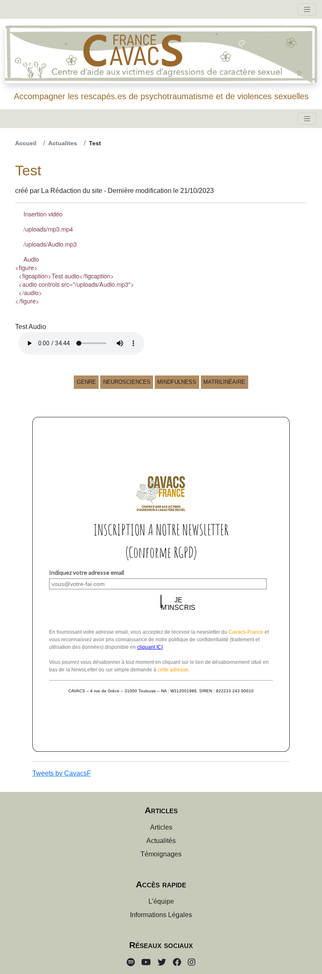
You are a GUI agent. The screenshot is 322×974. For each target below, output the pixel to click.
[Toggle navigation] (307, 9)
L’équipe (161, 901)
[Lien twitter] (162, 962)
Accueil (25, 143)
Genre (86, 382)
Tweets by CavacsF (61, 773)
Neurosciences (127, 382)
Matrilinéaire (224, 382)
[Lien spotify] (131, 962)
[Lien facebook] (177, 962)
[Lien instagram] (191, 962)
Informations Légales (161, 914)
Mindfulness (176, 382)
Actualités (161, 840)
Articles (161, 827)
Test (95, 143)
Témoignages (161, 854)
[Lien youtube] (146, 962)
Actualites (62, 143)
